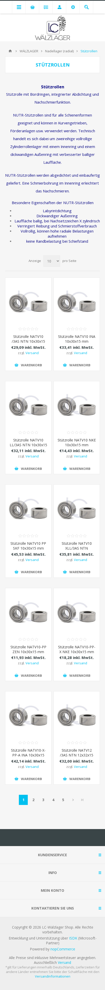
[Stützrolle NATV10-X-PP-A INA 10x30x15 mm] (28, 714)
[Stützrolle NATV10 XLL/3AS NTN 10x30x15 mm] (77, 507)
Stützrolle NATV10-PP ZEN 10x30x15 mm (28, 649)
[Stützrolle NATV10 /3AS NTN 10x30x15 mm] (28, 300)
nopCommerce (62, 949)
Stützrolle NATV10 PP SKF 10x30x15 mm (28, 546)
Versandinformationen (52, 976)
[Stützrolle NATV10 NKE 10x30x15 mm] (77, 404)
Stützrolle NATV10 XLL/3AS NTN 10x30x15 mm (77, 548)
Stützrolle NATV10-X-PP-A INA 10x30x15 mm (28, 755)
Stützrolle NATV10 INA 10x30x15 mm (76, 339)
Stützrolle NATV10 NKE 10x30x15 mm (77, 442)
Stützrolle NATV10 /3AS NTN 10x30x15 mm (28, 341)
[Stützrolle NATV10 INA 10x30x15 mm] (77, 300)
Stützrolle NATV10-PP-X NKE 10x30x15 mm (76, 649)
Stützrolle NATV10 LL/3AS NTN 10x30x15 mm (28, 445)
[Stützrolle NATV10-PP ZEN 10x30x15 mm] (28, 611)
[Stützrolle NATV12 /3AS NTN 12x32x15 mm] (77, 714)
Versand (32, 353)
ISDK (73, 938)
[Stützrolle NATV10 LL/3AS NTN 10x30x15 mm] (28, 404)
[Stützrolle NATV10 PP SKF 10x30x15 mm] (28, 507)
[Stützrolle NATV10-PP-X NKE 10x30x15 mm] (77, 611)
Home (10, 51)
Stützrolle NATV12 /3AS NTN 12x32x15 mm (76, 755)
